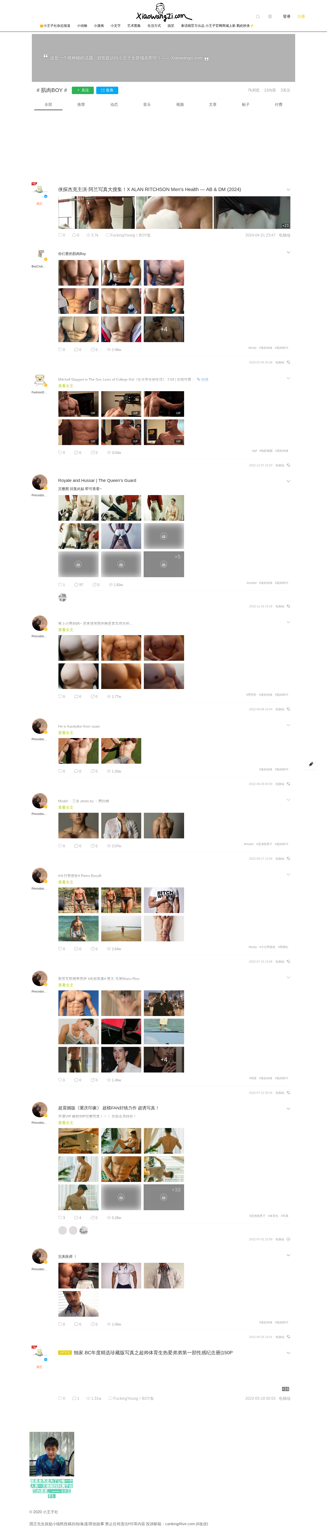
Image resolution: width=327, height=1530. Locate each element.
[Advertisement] (163, 146)
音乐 (147, 104)
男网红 (283, 947)
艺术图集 (134, 26)
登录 (287, 16)
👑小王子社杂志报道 (54, 26)
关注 (84, 90)
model (252, 583)
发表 (109, 90)
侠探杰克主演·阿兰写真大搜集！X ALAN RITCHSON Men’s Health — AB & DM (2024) (149, 189)
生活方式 (154, 26)
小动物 (82, 26)
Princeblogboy (39, 495)
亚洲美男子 (264, 844)
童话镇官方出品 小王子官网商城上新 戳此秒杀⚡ (217, 26)
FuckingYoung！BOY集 (130, 235)
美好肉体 (265, 348)
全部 (48, 104)
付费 (278, 104)
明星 (253, 1078)
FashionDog (39, 392)
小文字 (116, 26)
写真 (284, 1216)
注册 (301, 16)
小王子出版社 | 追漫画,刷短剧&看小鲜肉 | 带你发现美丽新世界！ (163, 12)
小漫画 (99, 26)
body (252, 348)
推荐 (81, 104)
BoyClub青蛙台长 (39, 266)
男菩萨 (251, 694)
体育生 (273, 1216)
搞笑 (171, 26)
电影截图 (266, 450)
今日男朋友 (267, 947)
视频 (180, 104)
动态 (114, 104)
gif (254, 450)
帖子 (246, 104)
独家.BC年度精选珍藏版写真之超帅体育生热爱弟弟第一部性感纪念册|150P (153, 1352)
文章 (213, 104)
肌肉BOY (281, 348)
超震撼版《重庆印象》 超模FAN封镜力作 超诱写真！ (108, 1108)
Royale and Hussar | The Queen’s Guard (97, 480)
